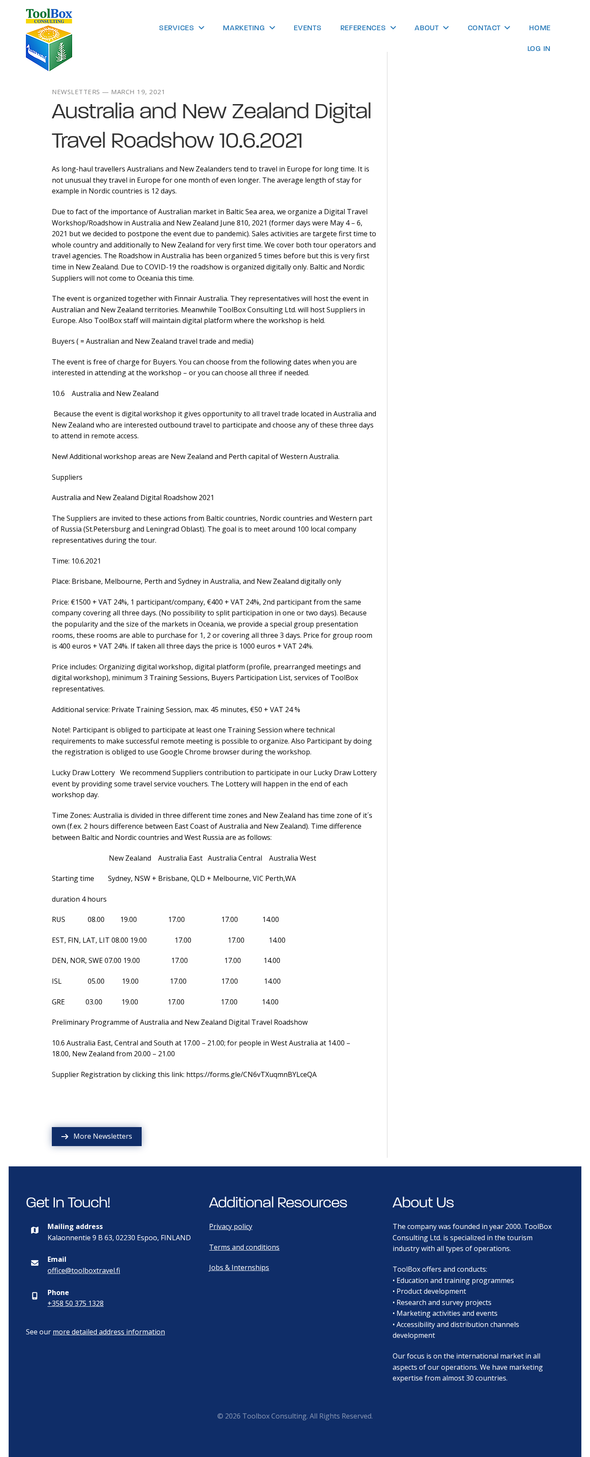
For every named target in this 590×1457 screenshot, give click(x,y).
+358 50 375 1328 (76, 1303)
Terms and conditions (244, 1247)
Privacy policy (230, 1226)
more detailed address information (109, 1332)
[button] (97, 1136)
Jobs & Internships (239, 1267)
